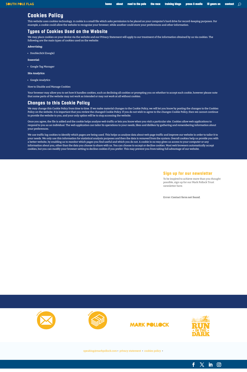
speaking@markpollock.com (100, 350)
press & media (194, 4)
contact (229, 4)
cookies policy (152, 350)
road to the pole (136, 4)
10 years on (213, 4)
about (119, 4)
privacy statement (130, 350)
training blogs (173, 4)
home (108, 4)
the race (155, 4)
